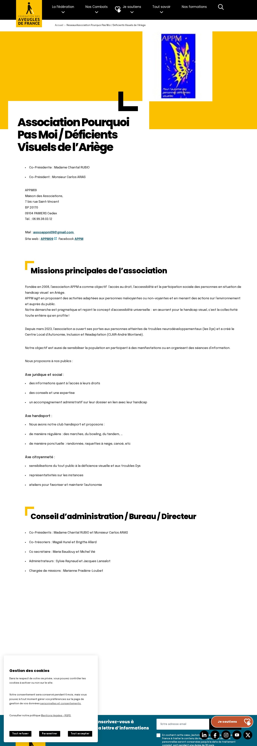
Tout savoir (161, 7)
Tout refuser (20, 734)
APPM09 (47, 239)
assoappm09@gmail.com (53, 232)
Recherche (220, 10)
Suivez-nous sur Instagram (225, 734)
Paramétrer (49, 734)
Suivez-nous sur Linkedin (204, 734)
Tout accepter (80, 734)
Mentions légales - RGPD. (56, 715)
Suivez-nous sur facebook (215, 734)
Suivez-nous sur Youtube (236, 734)
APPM (79, 239)
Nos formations (194, 7)
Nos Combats (96, 7)
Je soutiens (132, 7)
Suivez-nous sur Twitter (247, 734)
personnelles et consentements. (60, 703)
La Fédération (63, 7)
